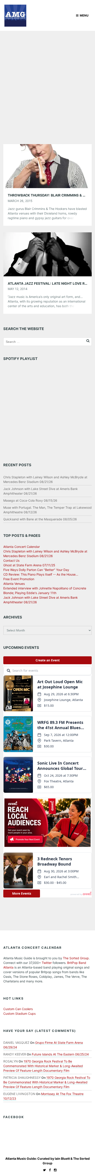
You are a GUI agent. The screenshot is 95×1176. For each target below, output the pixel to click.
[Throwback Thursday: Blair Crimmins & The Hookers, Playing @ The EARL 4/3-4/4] (47, 166)
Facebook (13, 1117)
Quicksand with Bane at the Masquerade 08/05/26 (40, 519)
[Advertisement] (47, 80)
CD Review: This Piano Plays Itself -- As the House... (40, 574)
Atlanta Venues (14, 583)
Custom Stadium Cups (19, 1013)
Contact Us (11, 560)
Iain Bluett (62, 1158)
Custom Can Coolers (18, 1009)
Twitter (47, 963)
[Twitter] (43, 1170)
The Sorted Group (76, 958)
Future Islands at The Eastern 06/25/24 (60, 1054)
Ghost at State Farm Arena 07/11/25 (29, 565)
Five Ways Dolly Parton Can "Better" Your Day (36, 570)
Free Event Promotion (18, 579)
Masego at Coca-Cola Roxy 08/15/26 (30, 500)
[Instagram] (54, 1170)
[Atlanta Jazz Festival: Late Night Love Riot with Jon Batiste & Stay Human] (47, 254)
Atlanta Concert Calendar (21, 547)
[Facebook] (49, 1170)
